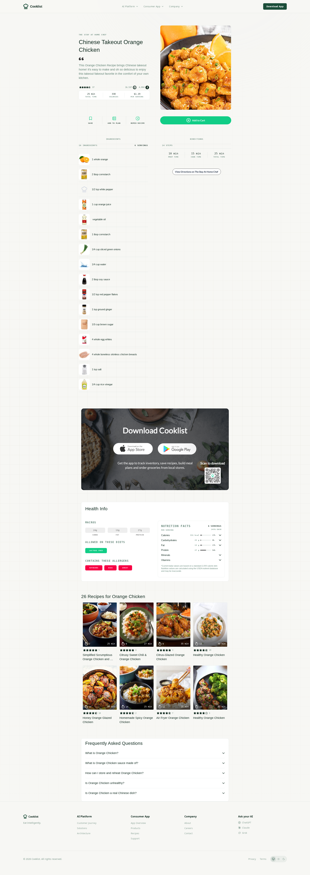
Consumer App (152, 6)
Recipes (135, 833)
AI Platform (128, 6)
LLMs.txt (240, 858)
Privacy (252, 858)
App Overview (138, 823)
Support (135, 838)
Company (174, 6)
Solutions (82, 828)
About (187, 823)
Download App (275, 6)
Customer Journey (86, 823)
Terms (263, 858)
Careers (188, 828)
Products (135, 828)
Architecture (83, 833)
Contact (188, 833)
